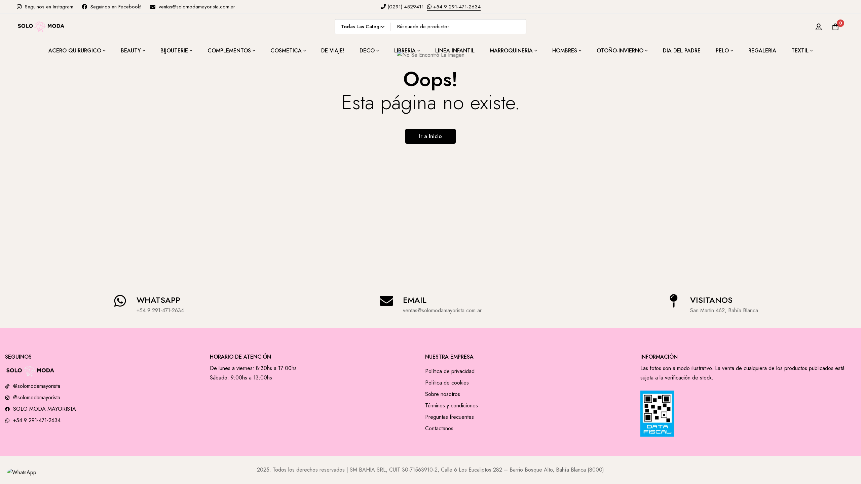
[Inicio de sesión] (818, 27)
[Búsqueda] (518, 26)
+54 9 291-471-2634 (456, 6)
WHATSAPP (158, 300)
